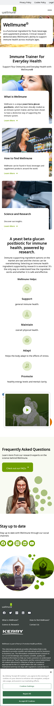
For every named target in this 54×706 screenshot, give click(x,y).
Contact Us (34, 625)
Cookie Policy (40, 2)
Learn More (9, 120)
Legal (51, 2)
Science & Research (10, 625)
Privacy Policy (25, 2)
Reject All (27, 694)
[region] (27, 687)
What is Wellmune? (10, 620)
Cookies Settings (27, 686)
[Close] (51, 672)
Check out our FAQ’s (16, 468)
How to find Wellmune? (40, 620)
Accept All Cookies (27, 701)
